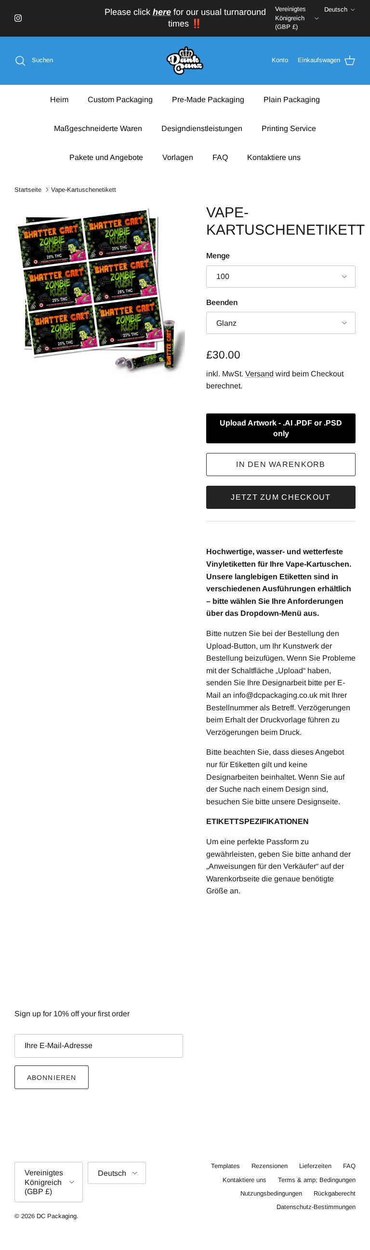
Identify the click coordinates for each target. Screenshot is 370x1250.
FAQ (220, 157)
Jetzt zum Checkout (280, 497)
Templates (225, 1166)
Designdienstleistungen (201, 128)
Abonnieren (51, 1077)
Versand (259, 374)
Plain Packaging (292, 99)
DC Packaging (57, 1216)
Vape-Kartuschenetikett (83, 189)
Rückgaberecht (335, 1193)
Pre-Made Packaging (208, 99)
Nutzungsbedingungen (271, 1193)
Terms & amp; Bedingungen (317, 1180)
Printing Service (289, 128)
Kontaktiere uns (274, 157)
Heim (59, 99)
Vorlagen (177, 157)
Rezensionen (269, 1166)
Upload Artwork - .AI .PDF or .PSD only (281, 428)
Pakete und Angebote (106, 157)
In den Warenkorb (280, 464)
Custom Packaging (120, 99)
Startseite (27, 189)
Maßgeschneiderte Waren (98, 128)
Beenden (222, 302)
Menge (218, 256)
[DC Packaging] (185, 61)
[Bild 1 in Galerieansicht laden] (99, 289)
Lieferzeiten (315, 1166)
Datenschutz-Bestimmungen (316, 1206)
